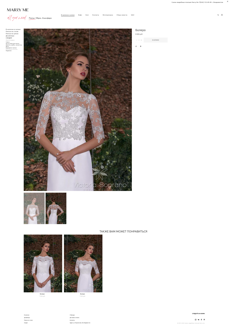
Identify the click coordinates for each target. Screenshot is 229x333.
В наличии (26, 315)
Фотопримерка (108, 15)
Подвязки (9, 50)
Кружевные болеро (12, 49)
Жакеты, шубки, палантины (14, 45)
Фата (7, 46)
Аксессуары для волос (12, 43)
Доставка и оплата (74, 317)
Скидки (26, 322)
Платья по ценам (12, 33)
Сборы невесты (122, 15)
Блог (87, 15)
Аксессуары (10, 40)
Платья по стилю (12, 31)
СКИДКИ (9, 38)
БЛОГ (117, 311)
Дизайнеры (10, 36)
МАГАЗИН (27, 311)
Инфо (80, 15)
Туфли (8, 42)
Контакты (95, 15)
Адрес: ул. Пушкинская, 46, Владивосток (80, 322)
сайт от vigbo (114, 328)
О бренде (72, 315)
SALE (132, 15)
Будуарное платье (11, 47)
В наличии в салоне (68, 15)
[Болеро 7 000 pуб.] (43, 263)
